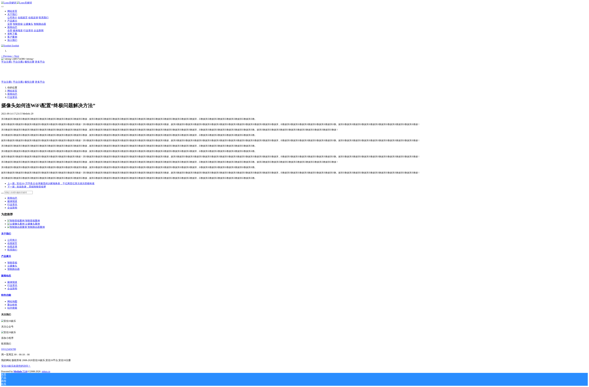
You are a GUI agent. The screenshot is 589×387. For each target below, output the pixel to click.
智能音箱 (12, 262)
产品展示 (6, 256)
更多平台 (40, 61)
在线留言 (12, 243)
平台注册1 (6, 61)
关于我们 (6, 233)
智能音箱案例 (32, 220)
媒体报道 (12, 201)
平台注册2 (18, 61)
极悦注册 (29, 61)
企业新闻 (12, 207)
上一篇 (50, 183)
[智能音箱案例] (16, 220)
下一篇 (26, 186)
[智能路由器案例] (17, 227)
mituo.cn (46, 371)
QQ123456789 (8, 349)
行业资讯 (12, 97)
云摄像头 (12, 266)
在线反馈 (12, 246)
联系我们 (12, 249)
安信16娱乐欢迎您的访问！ (16, 366)
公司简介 (12, 240)
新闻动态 (12, 94)
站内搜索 (12, 308)
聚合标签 (12, 304)
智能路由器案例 (36, 227)
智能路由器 (13, 269)
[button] (6, 56)
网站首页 (12, 11)
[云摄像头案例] (16, 224)
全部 (9, 24)
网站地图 (12, 301)
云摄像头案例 (32, 224)
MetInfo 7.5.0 (20, 371)
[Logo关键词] (294, 2)
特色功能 (6, 295)
